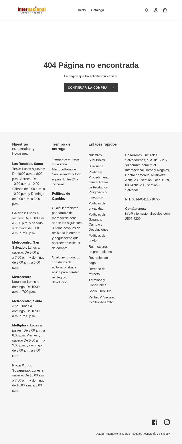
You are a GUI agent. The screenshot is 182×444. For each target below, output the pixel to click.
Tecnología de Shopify (156, 433)
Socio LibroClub (100, 291)
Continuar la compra (87, 87)
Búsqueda (96, 166)
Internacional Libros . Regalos (124, 433)
